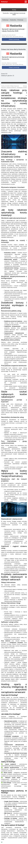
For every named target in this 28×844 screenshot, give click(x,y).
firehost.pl (4, 2)
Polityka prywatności (11, 87)
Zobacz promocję (14, 39)
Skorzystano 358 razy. (18, 36)
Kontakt (25, 87)
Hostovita (13, 20)
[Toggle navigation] (26, 1)
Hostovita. (4, 35)
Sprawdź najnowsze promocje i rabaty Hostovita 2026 (13, 30)
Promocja (20, 20)
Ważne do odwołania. (12, 63)
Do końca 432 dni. (11, 35)
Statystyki (3, 87)
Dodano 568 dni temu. (7, 36)
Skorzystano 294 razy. (18, 64)
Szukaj (14, 9)
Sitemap (25, 86)
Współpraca (20, 87)
